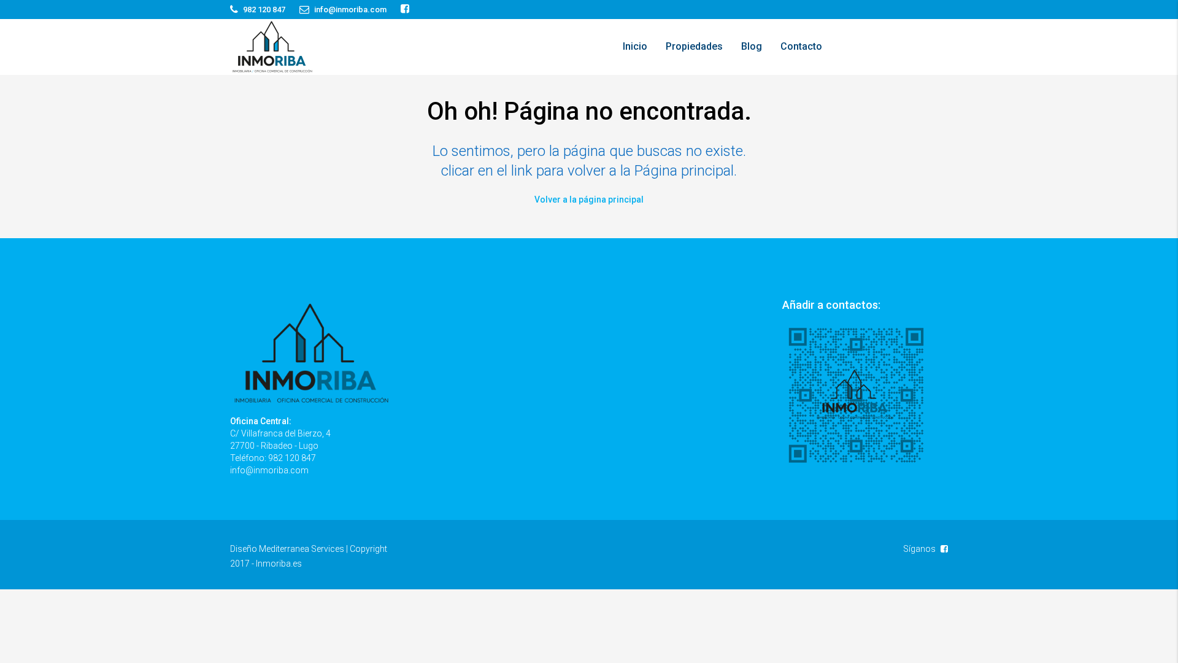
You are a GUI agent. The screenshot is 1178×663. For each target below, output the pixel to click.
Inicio (635, 46)
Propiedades (694, 46)
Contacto (801, 46)
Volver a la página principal (589, 199)
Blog (751, 46)
